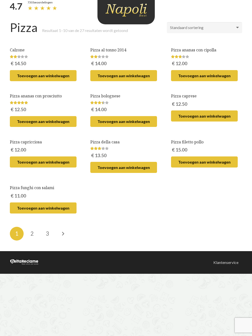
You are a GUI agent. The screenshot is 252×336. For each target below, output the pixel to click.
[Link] (126, 10)
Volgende (63, 234)
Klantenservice (225, 262)
